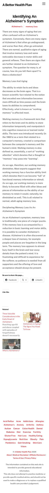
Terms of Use (18, 458)
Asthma (39, 425)
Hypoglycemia (10, 439)
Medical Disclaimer (20, 455)
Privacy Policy (30, 458)
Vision (23, 446)
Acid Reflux (8, 421)
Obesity (33, 439)
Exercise (27, 432)
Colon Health (28, 428)
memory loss (31, 26)
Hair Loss (22, 435)
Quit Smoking (24, 443)
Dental (39, 428)
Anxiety (20, 425)
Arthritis (30, 425)
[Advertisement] (24, 388)
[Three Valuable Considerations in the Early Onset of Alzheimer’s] (12, 324)
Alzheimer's (17, 26)
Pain (42, 439)
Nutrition (23, 439)
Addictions (28, 421)
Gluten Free (10, 435)
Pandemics (10, 443)
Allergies (39, 421)
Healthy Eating (35, 435)
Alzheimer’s (9, 425)
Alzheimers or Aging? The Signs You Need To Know (32, 326)
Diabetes (10, 432)
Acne (18, 421)
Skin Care (37, 443)
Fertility (37, 432)
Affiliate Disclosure (37, 455)
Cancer (16, 428)
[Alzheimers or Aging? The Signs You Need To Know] (32, 317)
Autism (7, 428)
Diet (19, 432)
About (9, 455)
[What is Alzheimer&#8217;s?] (11, 344)
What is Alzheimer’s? (10, 350)
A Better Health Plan (23, 452)
